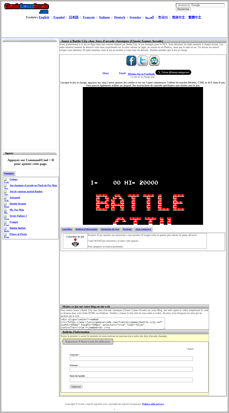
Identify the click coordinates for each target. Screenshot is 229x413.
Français (89, 17)
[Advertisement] (113, 29)
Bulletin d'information (86, 229)
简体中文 (178, 17)
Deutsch (119, 17)
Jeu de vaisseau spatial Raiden (26, 191)
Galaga (13, 179)
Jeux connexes (143, 229)
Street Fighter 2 (18, 216)
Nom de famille (77, 376)
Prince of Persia (18, 234)
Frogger (14, 222)
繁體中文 (194, 17)
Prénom (74, 365)
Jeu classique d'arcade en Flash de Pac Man (33, 185)
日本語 (74, 17)
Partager (127, 229)
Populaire (9, 173)
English (44, 17)
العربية (149, 17)
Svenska (135, 17)
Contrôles (67, 229)
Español (59, 17)
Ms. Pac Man (17, 209)
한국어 (163, 17)
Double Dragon (18, 203)
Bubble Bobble (18, 228)
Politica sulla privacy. (153, 404)
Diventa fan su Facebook (141, 74)
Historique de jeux (110, 229)
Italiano (104, 17)
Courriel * (74, 355)
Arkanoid (15, 197)
